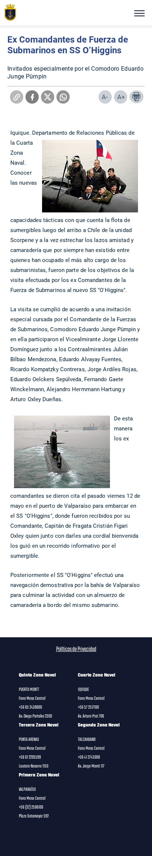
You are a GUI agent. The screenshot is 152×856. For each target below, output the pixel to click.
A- (105, 97)
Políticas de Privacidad (76, 649)
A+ (121, 97)
